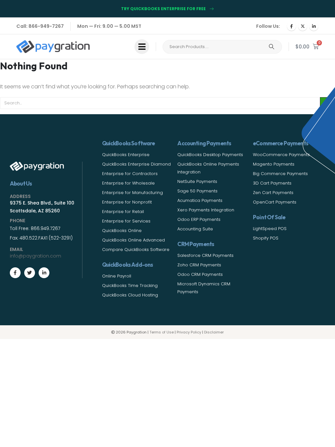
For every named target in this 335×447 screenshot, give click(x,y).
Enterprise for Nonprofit (127, 202)
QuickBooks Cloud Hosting (130, 295)
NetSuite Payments (197, 181)
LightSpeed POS (270, 228)
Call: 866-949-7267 (40, 26)
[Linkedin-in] (44, 272)
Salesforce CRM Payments (205, 255)
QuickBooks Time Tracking (130, 285)
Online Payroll (116, 276)
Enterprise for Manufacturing (132, 192)
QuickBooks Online (122, 230)
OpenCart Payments (274, 202)
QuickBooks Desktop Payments (210, 155)
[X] (302, 26)
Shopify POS (265, 238)
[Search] (271, 46)
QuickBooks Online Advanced (133, 240)
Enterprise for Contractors (130, 173)
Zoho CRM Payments (199, 265)
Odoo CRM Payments (200, 274)
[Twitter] (29, 272)
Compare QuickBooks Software (135, 249)
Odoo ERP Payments (198, 219)
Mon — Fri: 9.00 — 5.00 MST (109, 26)
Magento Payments (273, 164)
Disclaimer (214, 332)
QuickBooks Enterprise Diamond (136, 164)
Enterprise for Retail (123, 211)
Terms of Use (162, 332)
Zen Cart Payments (273, 192)
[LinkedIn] (313, 26)
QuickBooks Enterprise (126, 155)
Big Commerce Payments (280, 173)
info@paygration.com (35, 256)
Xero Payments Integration (205, 210)
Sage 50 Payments (197, 191)
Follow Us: (268, 26)
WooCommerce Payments (281, 155)
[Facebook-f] (15, 272)
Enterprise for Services (126, 221)
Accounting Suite (195, 229)
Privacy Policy (189, 332)
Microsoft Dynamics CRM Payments (203, 288)
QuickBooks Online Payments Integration (208, 168)
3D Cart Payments (272, 183)
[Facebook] (291, 26)
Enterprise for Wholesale (128, 183)
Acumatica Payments (199, 200)
